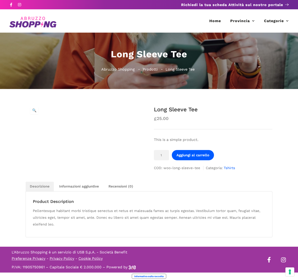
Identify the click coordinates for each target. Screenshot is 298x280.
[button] (34, 110)
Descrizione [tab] (40, 186)
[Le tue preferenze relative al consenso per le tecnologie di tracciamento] (289, 271)
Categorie (274, 21)
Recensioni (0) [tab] (120, 186)
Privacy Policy (62, 258)
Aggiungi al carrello (192, 155)
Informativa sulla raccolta (149, 276)
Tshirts (229, 168)
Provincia (240, 21)
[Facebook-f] (11, 5)
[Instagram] (19, 5)
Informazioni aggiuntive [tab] (79, 186)
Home (215, 21)
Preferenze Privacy (28, 258)
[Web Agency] (132, 267)
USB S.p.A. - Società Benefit (102, 252)
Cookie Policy (90, 258)
